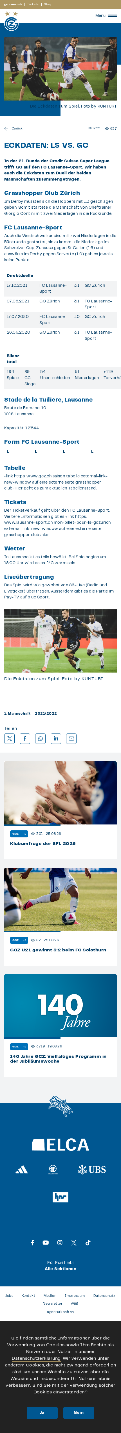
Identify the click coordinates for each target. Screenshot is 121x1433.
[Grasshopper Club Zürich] (11, 21)
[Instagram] (59, 1242)
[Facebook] (32, 1242)
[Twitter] (74, 1242)
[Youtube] (45, 1242)
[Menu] (113, 16)
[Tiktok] (88, 1242)
